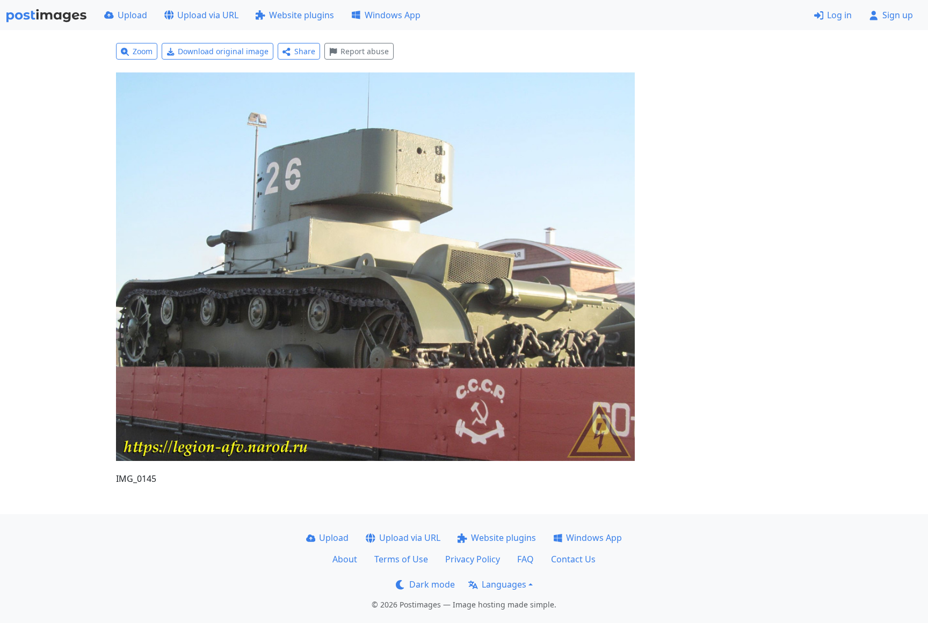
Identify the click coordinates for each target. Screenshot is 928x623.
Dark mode (432, 584)
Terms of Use (401, 559)
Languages (504, 584)
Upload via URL (207, 15)
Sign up (897, 15)
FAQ (525, 559)
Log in (839, 15)
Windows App (393, 15)
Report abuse (364, 51)
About (344, 559)
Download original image (223, 51)
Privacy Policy (472, 559)
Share (304, 51)
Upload (132, 15)
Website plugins (301, 15)
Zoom (143, 51)
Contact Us (573, 559)
